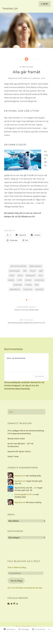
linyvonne (22, 78)
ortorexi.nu (39, 280)
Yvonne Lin (10, 8)
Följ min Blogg (16, 580)
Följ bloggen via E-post (24, 561)
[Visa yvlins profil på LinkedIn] (17, 604)
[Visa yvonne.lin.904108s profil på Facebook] (8, 604)
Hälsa (12, 275)
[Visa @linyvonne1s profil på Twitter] (11, 604)
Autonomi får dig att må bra (19, 451)
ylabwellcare (15, 289)
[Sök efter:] (26, 412)
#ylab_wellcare (35, 266)
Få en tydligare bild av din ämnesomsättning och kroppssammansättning (26, 432)
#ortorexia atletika (18, 266)
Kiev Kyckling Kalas (33, 475)
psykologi (18, 285)
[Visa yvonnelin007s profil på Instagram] (14, 604)
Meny (45, 4)
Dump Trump (13, 456)
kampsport (30, 275)
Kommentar (39, 376)
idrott (20, 275)
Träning (28, 285)
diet (24, 271)
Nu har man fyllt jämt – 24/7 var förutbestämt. (21, 445)
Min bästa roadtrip (33, 502)
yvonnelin (39, 289)
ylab (36, 285)
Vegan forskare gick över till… (28, 489)
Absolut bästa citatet (16, 438)
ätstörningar (14, 271)
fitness (33, 271)
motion (28, 280)
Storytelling (26, 67)
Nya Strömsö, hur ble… (24, 488)
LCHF (19, 280)
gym (41, 271)
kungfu (11, 280)
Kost (41, 275)
